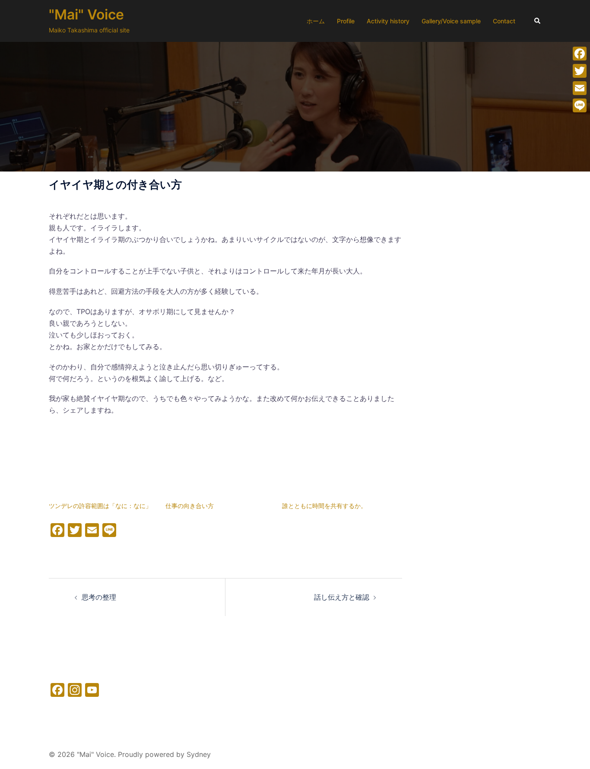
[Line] (579, 105)
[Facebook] (579, 53)
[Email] (579, 88)
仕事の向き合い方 (189, 505)
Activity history (388, 21)
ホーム (316, 21)
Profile (346, 21)
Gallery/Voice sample (451, 21)
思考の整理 (99, 597)
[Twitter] (579, 70)
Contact (504, 21)
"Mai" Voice (86, 14)
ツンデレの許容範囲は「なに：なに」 (100, 505)
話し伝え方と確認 (341, 597)
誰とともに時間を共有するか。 (324, 505)
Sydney (199, 754)
